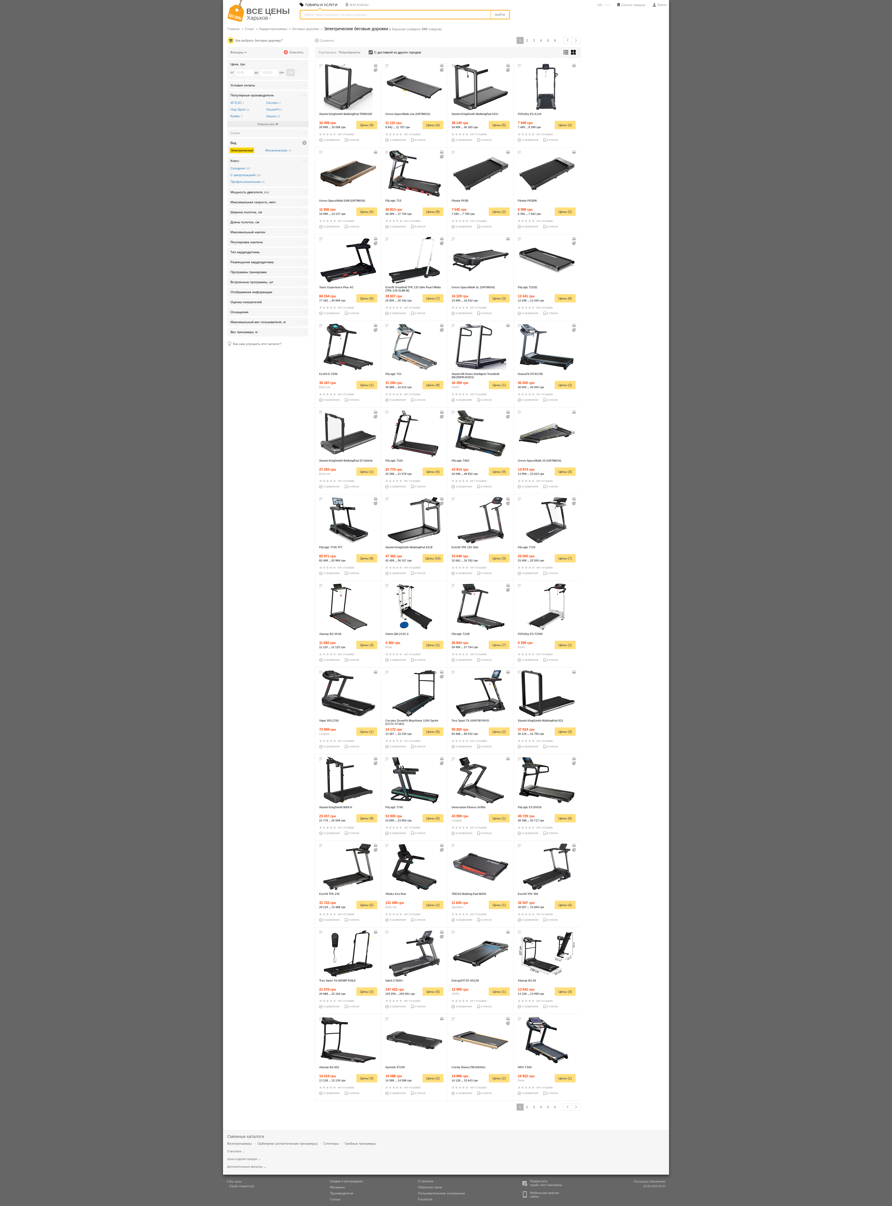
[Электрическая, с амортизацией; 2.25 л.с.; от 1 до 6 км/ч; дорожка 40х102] (414, 87)
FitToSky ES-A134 (529, 114)
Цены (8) (433, 212)
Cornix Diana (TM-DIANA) (468, 1067)
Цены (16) (433, 558)
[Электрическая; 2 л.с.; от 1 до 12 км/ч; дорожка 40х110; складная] (348, 607)
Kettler (236, 116)
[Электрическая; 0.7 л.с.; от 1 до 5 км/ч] (481, 867)
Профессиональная (247, 182)
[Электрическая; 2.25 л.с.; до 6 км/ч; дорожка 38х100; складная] (348, 780)
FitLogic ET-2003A (530, 807)
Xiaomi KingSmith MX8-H (335, 807)
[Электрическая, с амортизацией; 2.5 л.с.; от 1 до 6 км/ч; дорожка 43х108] (547, 433)
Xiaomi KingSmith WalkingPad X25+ (475, 114)
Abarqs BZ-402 (329, 1067)
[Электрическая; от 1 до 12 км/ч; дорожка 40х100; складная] (414, 693)
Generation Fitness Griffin (468, 807)
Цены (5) (499, 125)
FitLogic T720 (526, 547)
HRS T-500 (525, 1067)
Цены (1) (367, 385)
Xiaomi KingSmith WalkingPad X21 (540, 720)
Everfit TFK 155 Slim (465, 547)
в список (353, 139)
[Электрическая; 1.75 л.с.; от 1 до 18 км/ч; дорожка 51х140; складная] (414, 520)
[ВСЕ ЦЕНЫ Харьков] (236, 21)
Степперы (331, 1143)
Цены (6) (433, 471)
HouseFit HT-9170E (530, 374)
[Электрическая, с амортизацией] (414, 867)
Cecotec (273, 103)
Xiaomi (273, 116)
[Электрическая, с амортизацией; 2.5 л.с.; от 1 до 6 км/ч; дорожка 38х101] (348, 173)
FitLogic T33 (393, 374)
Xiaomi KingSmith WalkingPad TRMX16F (345, 114)
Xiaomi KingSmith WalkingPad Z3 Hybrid (345, 460)
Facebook (425, 1199)
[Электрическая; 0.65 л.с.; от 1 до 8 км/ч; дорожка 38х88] (481, 173)
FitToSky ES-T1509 (530, 634)
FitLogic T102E (527, 287)
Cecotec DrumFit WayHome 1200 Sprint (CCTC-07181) (411, 722)
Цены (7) (433, 298)
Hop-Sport (239, 109)
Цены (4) (433, 125)
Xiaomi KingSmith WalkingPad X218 (409, 547)
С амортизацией (245, 175)
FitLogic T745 (394, 807)
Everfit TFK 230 (329, 894)
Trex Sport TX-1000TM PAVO (470, 720)
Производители (341, 1193)
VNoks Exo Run (395, 894)
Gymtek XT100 (395, 1067)
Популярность (349, 52)
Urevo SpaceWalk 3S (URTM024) (539, 460)
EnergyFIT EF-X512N (465, 980)
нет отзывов (346, 134)
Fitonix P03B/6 (527, 200)
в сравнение (332, 139)
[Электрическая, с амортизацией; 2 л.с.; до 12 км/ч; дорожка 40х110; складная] (348, 1040)
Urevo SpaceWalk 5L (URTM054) (473, 287)
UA (599, 5)
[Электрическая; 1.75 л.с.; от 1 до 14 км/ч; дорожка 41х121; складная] (348, 867)
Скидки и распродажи (346, 1181)
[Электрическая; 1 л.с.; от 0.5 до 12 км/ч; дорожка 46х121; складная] (547, 693)
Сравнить (327, 40)
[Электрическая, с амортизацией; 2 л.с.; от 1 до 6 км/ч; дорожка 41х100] (481, 953)
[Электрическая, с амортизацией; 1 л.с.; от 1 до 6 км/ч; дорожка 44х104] (481, 1040)
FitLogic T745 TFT (330, 547)
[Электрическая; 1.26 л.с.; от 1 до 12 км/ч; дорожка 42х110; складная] (348, 953)
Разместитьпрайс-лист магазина (546, 1183)
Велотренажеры (239, 1143)
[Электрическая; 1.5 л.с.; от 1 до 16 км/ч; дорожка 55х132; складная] (481, 87)
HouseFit (274, 109)
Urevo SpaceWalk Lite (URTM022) (407, 114)
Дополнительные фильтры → (246, 1166)
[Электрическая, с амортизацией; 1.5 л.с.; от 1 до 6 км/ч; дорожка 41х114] (547, 260)
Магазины (337, 1187)
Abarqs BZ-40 (527, 980)
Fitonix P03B (460, 200)
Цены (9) (367, 125)
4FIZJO (237, 103)
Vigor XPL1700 (329, 720)
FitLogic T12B (461, 634)
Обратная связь (430, 1187)
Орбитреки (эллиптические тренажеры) (288, 1143)
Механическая (278, 150)
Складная (240, 168)
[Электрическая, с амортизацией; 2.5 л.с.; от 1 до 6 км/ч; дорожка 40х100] (481, 260)
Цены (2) (565, 125)
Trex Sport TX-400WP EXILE (337, 980)
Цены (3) (499, 298)
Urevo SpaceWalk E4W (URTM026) (342, 200)
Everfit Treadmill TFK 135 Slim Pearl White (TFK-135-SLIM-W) (413, 289)
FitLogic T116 (394, 460)
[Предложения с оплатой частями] (376, 70)
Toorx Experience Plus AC (336, 287)
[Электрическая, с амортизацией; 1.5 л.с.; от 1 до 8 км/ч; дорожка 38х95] (414, 1040)
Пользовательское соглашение (441, 1193)
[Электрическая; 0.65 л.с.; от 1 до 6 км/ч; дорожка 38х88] (547, 173)
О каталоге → (236, 1151)
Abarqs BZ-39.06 (330, 634)
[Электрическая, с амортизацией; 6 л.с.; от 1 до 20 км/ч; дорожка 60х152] (348, 693)
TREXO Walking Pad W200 (469, 894)
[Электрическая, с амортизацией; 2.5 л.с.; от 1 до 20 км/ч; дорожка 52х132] (348, 347)
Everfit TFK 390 (528, 894)
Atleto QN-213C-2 (397, 634)
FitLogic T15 (393, 200)
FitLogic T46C (461, 460)
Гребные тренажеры (360, 1143)
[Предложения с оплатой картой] (376, 65)
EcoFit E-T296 (328, 374)
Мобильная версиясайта (544, 1194)
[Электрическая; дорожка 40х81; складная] (414, 607)
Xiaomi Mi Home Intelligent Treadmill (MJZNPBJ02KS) (475, 375)
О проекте (425, 1181)
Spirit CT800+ (394, 980)
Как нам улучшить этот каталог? (257, 344)
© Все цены (234, 1181)
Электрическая (241, 150)
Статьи (335, 1199)
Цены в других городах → (244, 1159)
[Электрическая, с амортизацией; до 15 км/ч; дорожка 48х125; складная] (481, 347)
